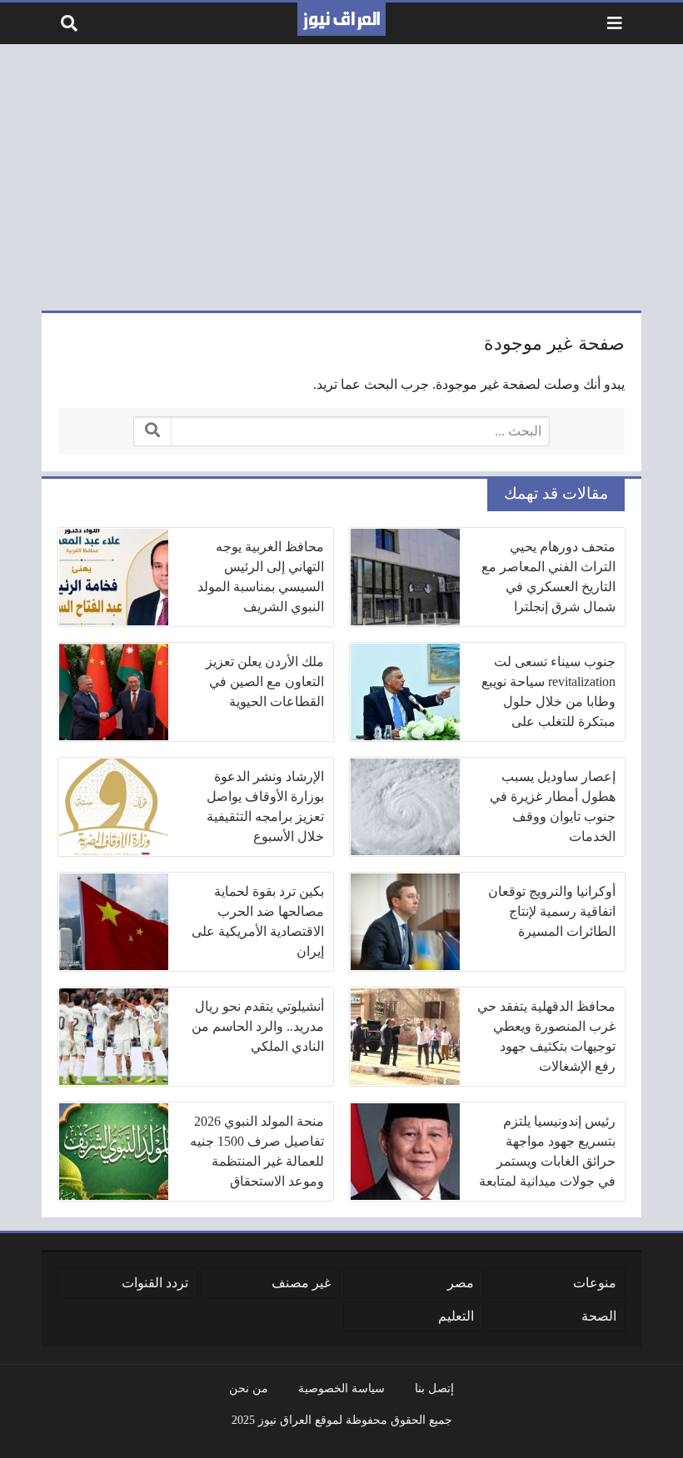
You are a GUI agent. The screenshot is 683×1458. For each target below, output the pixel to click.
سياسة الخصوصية (341, 1388)
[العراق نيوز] (341, 19)
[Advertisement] (341, 177)
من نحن (248, 1388)
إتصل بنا (434, 1388)
